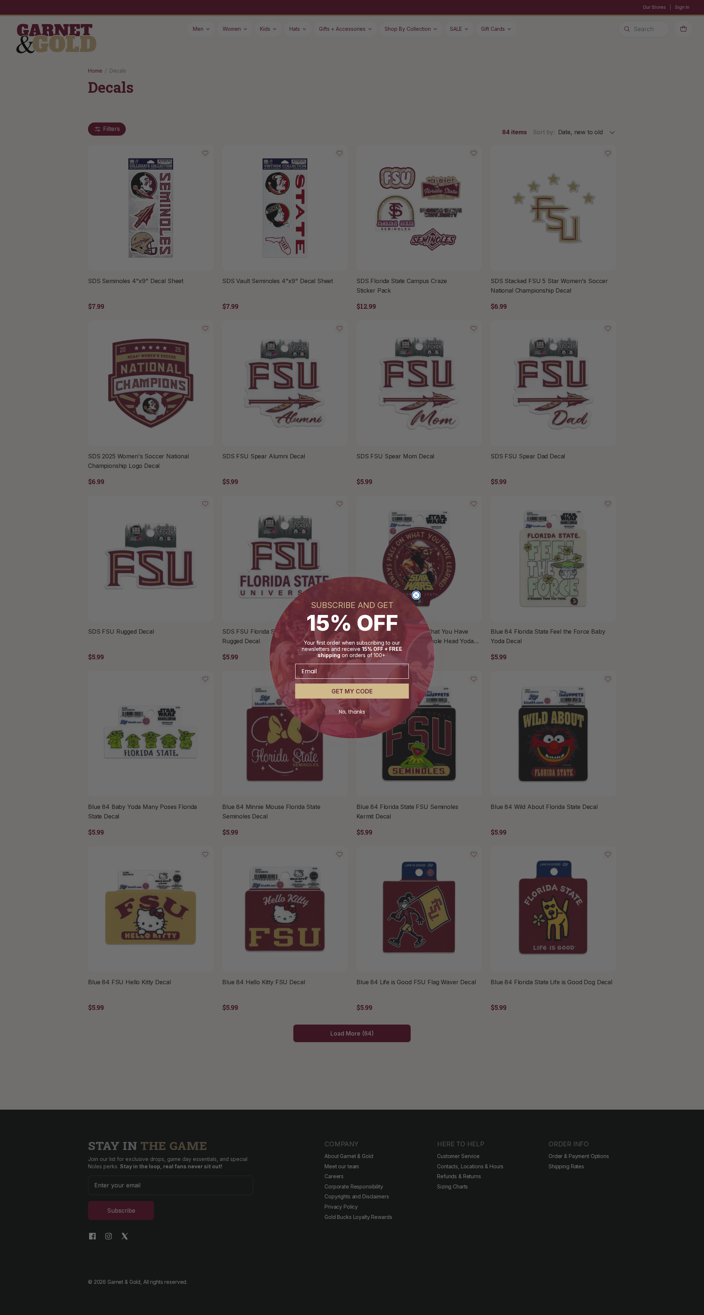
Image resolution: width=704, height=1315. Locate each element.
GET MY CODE (352, 691)
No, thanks (352, 711)
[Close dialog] (416, 595)
